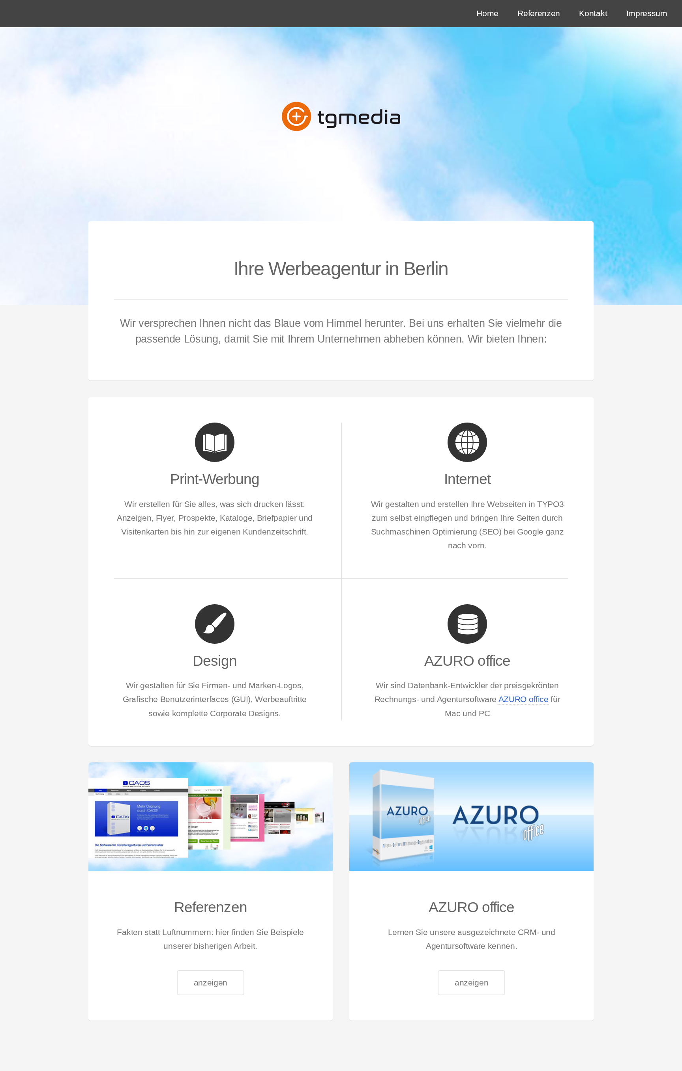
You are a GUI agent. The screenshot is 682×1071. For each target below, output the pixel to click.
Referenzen (538, 13)
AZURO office (523, 699)
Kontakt (593, 13)
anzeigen (210, 982)
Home (487, 13)
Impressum (646, 13)
